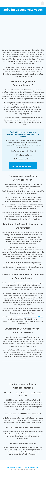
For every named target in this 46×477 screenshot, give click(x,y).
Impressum (11, 467)
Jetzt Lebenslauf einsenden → (23, 166)
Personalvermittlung (32, 467)
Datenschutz (20, 467)
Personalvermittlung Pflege (33, 317)
